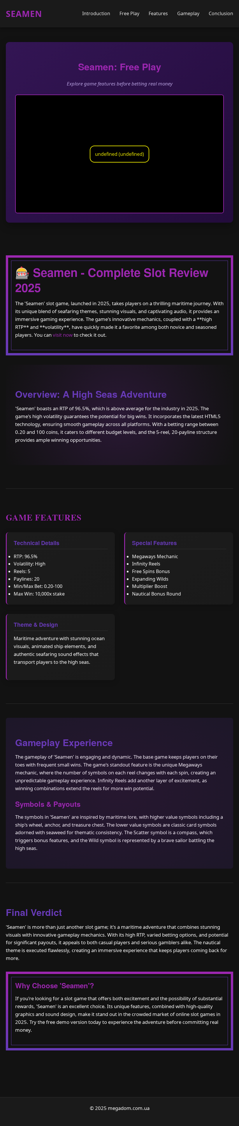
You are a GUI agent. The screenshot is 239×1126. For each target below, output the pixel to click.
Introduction (96, 13)
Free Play (129, 13)
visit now (63, 334)
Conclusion (221, 13)
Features (158, 13)
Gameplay (188, 13)
